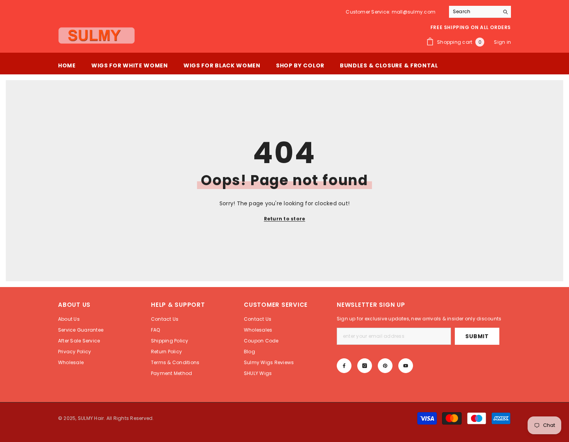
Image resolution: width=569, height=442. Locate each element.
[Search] (480, 12)
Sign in (502, 42)
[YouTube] (405, 365)
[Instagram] (364, 365)
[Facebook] (344, 365)
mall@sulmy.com (413, 12)
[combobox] (474, 11)
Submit (476, 336)
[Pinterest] (385, 365)
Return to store (284, 218)
